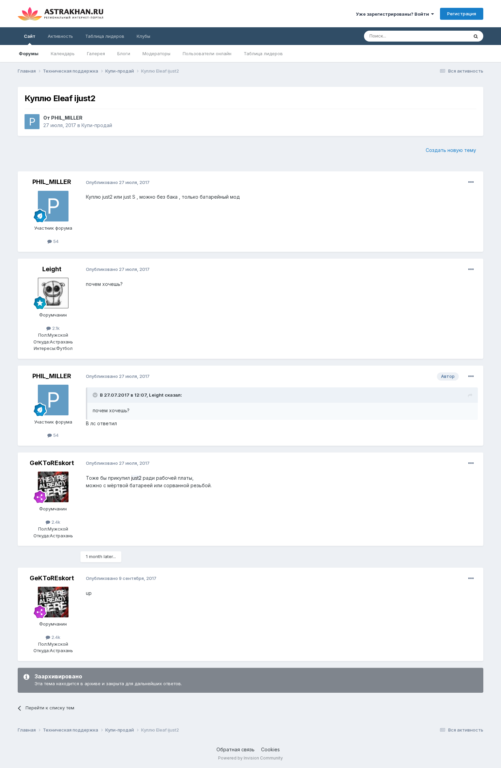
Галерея (96, 53)
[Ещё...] (471, 182)
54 (55, 241)
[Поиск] (475, 36)
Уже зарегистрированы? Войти (393, 14)
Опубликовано (118, 182)
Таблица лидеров (263, 53)
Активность (60, 36)
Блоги (123, 53)
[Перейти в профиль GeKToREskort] (53, 487)
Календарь (63, 53)
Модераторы (156, 53)
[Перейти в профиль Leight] (53, 293)
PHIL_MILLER (66, 118)
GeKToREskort (52, 462)
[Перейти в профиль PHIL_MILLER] (32, 121)
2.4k (55, 522)
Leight (51, 269)
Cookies (270, 749)
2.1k (55, 328)
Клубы (143, 36)
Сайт (29, 36)
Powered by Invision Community (250, 758)
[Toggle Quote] (96, 395)
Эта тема (450, 36)
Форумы (29, 53)
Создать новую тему (451, 150)
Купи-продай (96, 125)
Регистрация (461, 13)
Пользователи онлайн (207, 53)
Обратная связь (235, 749)
